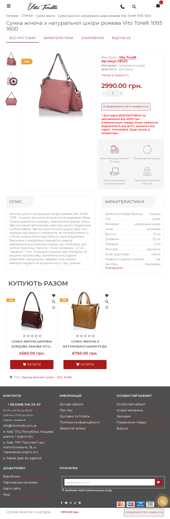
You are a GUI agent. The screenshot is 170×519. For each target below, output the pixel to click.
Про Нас (66, 410)
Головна (12, 16)
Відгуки (122, 428)
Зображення (92, 38)
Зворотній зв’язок (73, 428)
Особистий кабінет (131, 404)
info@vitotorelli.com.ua (19, 426)
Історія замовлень (130, 410)
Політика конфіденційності (80, 422)
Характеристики (58, 38)
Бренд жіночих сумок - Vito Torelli (47, 377)
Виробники (11, 476)
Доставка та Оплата (74, 416)
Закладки (124, 416)
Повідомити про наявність (144, 512)
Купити (34, 364)
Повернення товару (131, 422)
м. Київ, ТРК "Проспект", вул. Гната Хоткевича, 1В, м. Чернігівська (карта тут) (24, 447)
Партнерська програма (20, 482)
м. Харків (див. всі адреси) (22, 458)
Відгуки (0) (121, 38)
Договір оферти (71, 404)
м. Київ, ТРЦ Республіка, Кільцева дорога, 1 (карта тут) (28, 434)
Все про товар (23, 38)
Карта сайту (12, 488)
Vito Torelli (127, 57)
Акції (6, 494)
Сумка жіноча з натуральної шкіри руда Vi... (85, 346)
